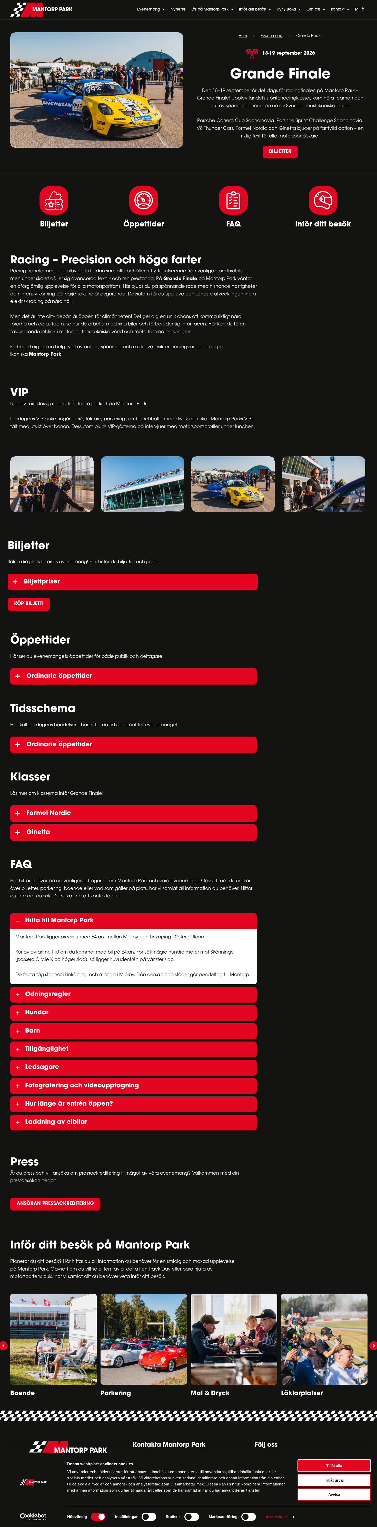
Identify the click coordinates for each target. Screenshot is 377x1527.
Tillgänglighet (46, 1049)
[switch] (149, 1517)
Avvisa (334, 1494)
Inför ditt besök (252, 10)
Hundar (36, 1013)
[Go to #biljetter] (53, 207)
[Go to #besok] (323, 207)
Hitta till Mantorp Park (59, 921)
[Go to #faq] (233, 207)
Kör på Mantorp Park (210, 10)
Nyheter (178, 10)
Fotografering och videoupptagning (82, 1086)
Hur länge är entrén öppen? (69, 1104)
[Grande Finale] (52, 484)
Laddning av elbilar (56, 1122)
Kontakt (337, 10)
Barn (32, 1031)
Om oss (313, 10)
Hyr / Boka (286, 10)
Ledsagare (42, 1067)
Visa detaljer (277, 1517)
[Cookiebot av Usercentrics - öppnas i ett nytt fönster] (33, 1517)
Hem (243, 36)
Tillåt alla (334, 1465)
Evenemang (148, 10)
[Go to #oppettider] (143, 208)
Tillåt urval (334, 1480)
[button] (280, 152)
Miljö (359, 10)
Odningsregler (48, 994)
